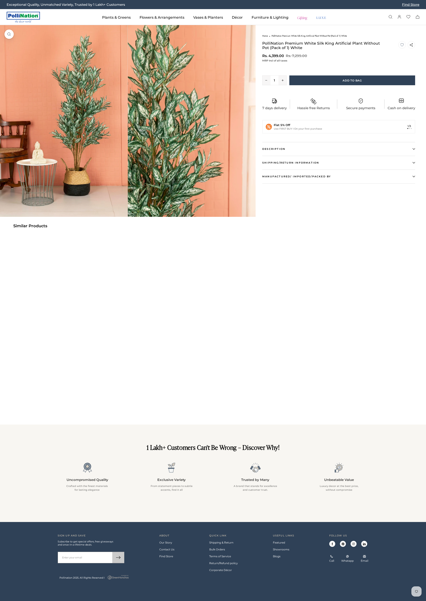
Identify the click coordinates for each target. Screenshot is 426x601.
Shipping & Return (221, 542)
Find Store (410, 4)
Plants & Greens (116, 17)
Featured (279, 542)
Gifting (302, 17)
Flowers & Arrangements (162, 17)
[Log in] (399, 17)
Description (273, 148)
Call (331, 560)
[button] (402, 44)
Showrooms (281, 549)
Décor (237, 17)
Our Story (165, 542)
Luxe (321, 17)
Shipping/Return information (290, 162)
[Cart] (417, 17)
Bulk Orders (217, 549)
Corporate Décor (220, 570)
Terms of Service (220, 556)
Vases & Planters (208, 17)
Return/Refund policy (223, 563)
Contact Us (166, 549)
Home (265, 36)
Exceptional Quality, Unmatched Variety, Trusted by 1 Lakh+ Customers (66, 4)
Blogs (276, 556)
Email (364, 560)
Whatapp (347, 560)
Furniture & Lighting (270, 17)
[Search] (390, 17)
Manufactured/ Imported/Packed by (296, 176)
